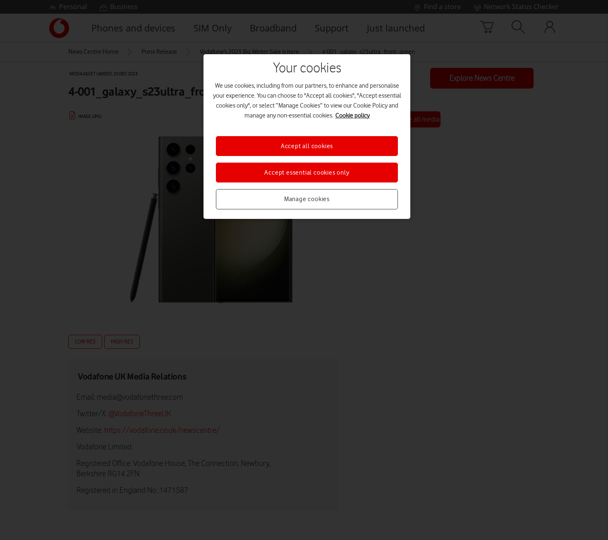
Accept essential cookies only (306, 172)
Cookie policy (352, 115)
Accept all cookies (307, 146)
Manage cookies (307, 199)
